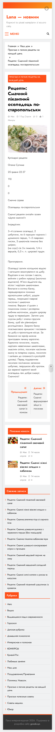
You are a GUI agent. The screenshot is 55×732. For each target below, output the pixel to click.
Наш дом (12, 667)
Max (12, 116)
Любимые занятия (16, 661)
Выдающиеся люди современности (25, 617)
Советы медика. (15, 703)
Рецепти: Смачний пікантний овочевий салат (32, 443)
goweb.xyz (35, 723)
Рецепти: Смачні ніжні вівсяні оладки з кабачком (33, 467)
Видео (10, 610)
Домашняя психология (18, 636)
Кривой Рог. (13, 655)
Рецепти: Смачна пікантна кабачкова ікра (27, 539)
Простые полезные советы (20, 696)
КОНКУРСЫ (13, 648)
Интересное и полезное (19, 642)
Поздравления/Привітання (21, 674)
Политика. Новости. (17, 680)
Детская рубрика (15, 629)
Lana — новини (22, 17)
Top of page (46, 8)
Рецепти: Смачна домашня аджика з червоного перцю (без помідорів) (25, 531)
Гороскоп (12, 623)
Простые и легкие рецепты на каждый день (24, 79)
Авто (9, 604)
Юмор (10, 709)
